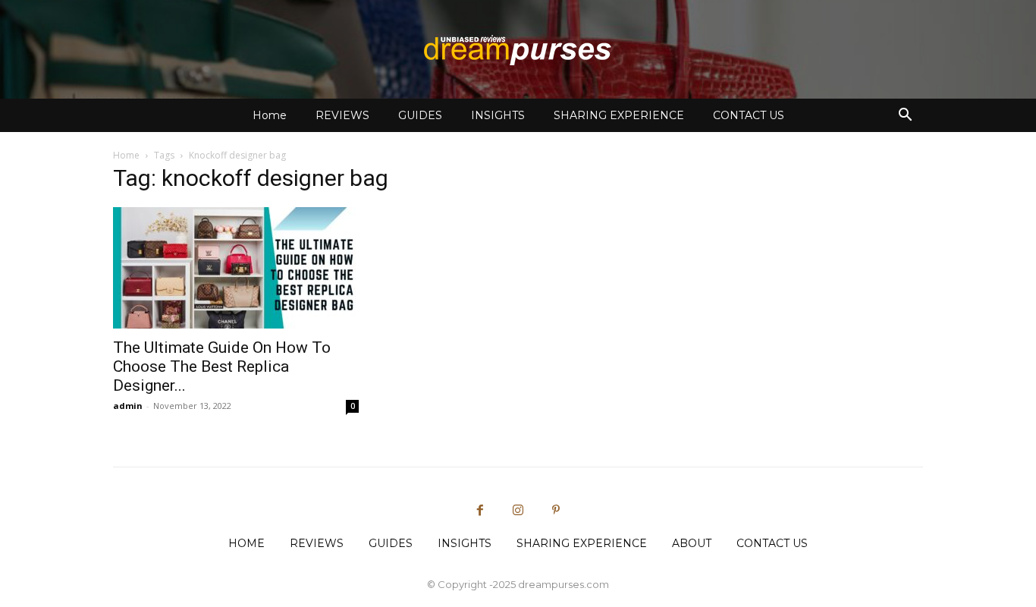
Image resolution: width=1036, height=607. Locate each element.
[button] (905, 116)
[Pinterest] (556, 510)
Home (270, 115)
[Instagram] (518, 510)
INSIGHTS (498, 115)
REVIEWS (342, 115)
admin (128, 405)
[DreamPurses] (518, 50)
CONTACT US (748, 115)
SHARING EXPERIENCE (619, 115)
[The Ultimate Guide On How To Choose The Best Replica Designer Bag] (236, 268)
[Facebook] (480, 510)
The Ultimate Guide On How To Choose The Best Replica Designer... (222, 366)
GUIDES (420, 115)
